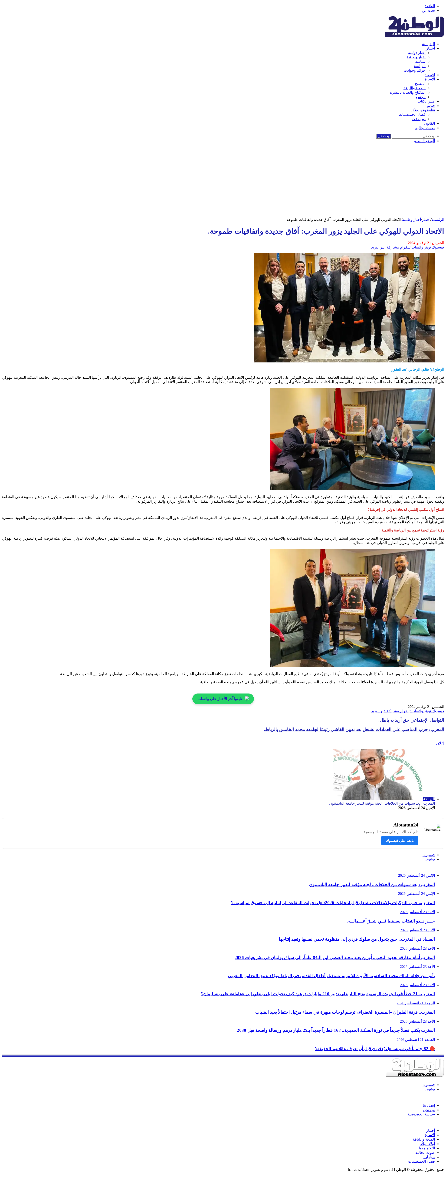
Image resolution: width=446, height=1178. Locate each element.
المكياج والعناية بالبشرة (408, 92)
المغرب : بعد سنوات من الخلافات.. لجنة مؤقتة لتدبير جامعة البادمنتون (382, 803)
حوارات (429, 1157)
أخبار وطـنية (416, 57)
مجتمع (421, 97)
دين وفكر (418, 119)
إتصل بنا (429, 1105)
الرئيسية (428, 44)
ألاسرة (430, 79)
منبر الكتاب (426, 101)
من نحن (429, 1110)
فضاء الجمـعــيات (412, 114)
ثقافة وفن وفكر (423, 110)
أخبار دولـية (417, 53)
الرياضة (420, 66)
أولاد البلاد (427, 1144)
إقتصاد (430, 75)
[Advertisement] (223, 182)
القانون (429, 123)
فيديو (431, 106)
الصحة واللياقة (414, 88)
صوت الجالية (425, 128)
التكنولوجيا (427, 1148)
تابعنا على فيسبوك (400, 841)
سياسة (420, 61)
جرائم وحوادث (415, 70)
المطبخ (420, 84)
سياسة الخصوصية (421, 1114)
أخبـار (430, 48)
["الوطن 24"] (414, 36)
